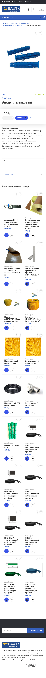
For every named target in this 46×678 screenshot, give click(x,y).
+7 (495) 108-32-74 (8, 2)
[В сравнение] (35, 33)
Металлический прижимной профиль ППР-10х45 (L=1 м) (32, 272)
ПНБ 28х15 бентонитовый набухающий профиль (32, 541)
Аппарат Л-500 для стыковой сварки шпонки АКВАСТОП (11, 223)
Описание (7, 161)
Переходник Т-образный (31, 404)
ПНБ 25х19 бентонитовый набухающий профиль (11, 541)
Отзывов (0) (8, 174)
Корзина (41, 11)
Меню (6, 17)
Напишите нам (33, 668)
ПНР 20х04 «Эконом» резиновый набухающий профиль (31, 588)
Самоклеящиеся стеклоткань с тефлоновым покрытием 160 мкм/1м (32, 224)
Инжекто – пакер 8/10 (12, 446)
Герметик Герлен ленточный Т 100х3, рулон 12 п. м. (12, 271)
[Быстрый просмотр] (12, 235)
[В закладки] (40, 33)
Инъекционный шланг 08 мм (32, 362)
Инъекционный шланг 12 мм (11, 362)
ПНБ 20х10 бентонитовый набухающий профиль (32, 448)
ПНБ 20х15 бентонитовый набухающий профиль (11, 495)
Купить (20, 118)
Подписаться (35, 631)
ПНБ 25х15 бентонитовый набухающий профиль (32, 495)
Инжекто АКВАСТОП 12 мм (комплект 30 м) (12, 319)
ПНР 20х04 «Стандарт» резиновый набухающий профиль (10, 588)
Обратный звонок (25, 2)
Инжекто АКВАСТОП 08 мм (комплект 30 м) (33, 319)
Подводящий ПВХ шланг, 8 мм (12, 404)
